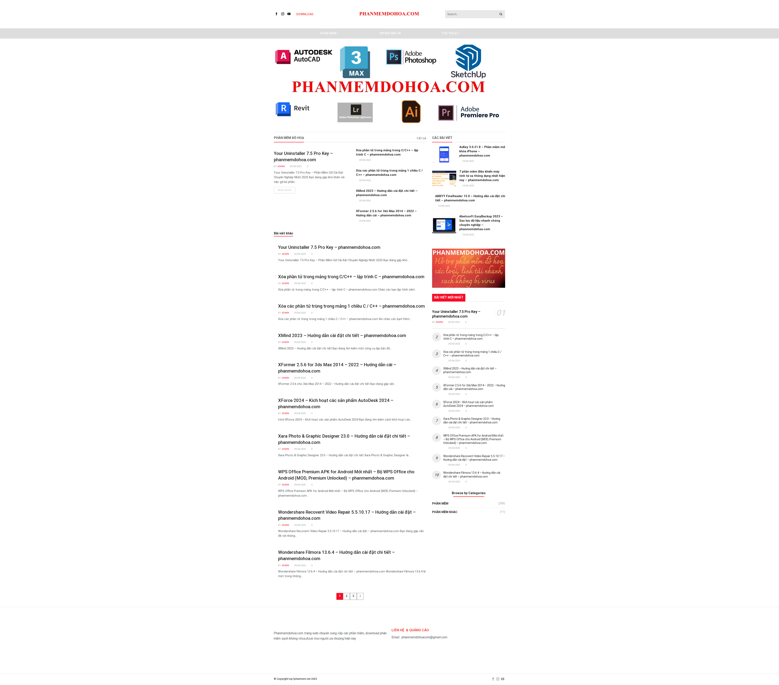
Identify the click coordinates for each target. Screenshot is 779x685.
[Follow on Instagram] (283, 14)
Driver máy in (390, 33)
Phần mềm (328, 33)
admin (281, 166)
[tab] (421, 138)
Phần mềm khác (444, 512)
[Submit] (500, 14)
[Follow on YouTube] (289, 14)
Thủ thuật (450, 33)
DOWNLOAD (304, 14)
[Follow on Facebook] (277, 14)
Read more (284, 190)
